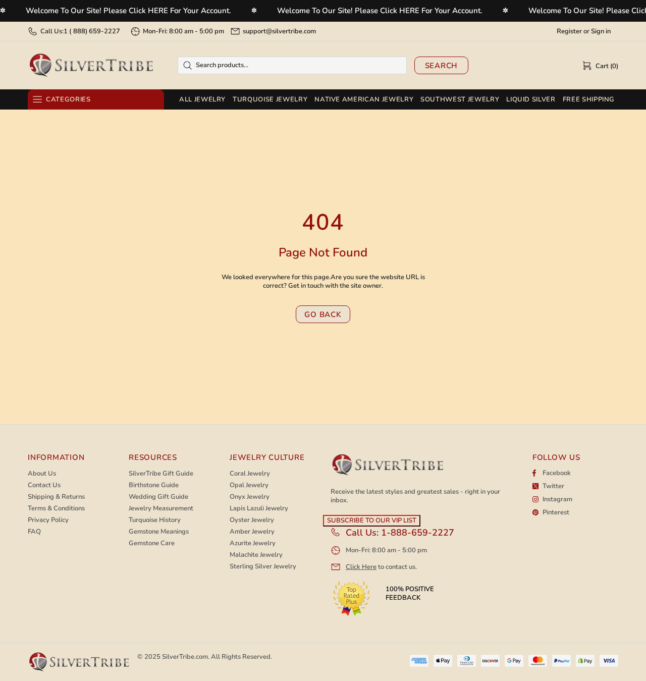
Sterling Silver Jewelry (263, 566)
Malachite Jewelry (256, 555)
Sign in (601, 31)
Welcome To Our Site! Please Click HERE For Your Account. (128, 11)
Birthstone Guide (154, 485)
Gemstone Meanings (159, 532)
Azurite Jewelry (253, 543)
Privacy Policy (48, 520)
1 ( (92, 31)
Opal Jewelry (249, 485)
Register (569, 31)
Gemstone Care (152, 543)
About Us (42, 473)
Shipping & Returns (56, 497)
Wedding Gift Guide (158, 497)
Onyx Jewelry (250, 497)
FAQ (34, 532)
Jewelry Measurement (161, 508)
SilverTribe (91, 65)
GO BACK (322, 314)
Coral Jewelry (250, 473)
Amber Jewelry (252, 532)
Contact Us (44, 485)
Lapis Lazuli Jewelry (259, 508)
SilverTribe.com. (185, 657)
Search (441, 66)
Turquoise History (155, 520)
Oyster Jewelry (252, 520)
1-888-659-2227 (417, 533)
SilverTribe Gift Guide (161, 473)
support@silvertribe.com (279, 31)
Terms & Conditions (56, 508)
